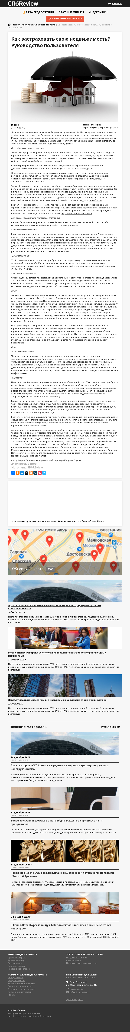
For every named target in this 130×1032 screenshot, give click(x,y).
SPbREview (35, 467)
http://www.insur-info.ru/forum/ (77, 213)
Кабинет (117, 3)
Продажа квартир (17, 957)
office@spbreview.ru (80, 992)
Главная (16, 24)
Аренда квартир (16, 960)
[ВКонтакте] (13, 473)
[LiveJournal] (35, 473)
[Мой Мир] (22, 473)
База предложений (39, 12)
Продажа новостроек (19, 968)
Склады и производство (20, 986)
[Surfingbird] (44, 473)
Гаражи (11, 994)
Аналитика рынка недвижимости (38, 24)
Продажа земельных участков (81, 963)
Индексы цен (97, 12)
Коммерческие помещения (21, 983)
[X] (26, 473)
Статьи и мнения (71, 12)
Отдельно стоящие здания (21, 989)
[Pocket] (40, 473)
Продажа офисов (16, 980)
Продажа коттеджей (76, 957)
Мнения (15, 125)
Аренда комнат (15, 963)
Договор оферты (74, 999)
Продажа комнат (16, 965)
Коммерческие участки (20, 991)
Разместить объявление (66, 18)
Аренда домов (73, 960)
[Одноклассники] (18, 473)
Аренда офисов (15, 977)
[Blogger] (31, 473)
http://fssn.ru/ (95, 200)
